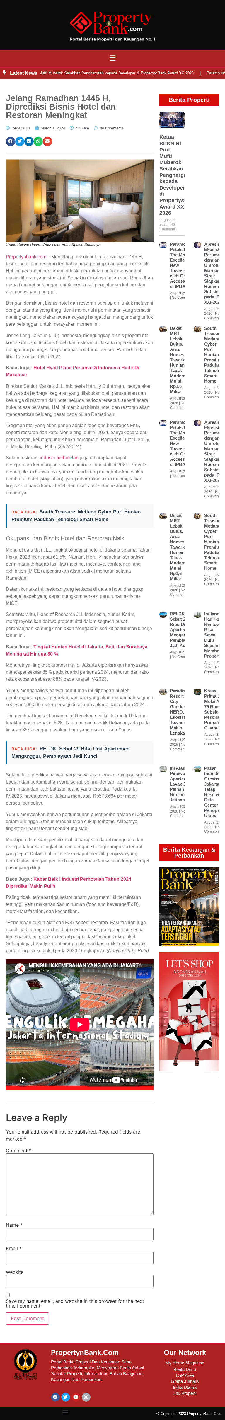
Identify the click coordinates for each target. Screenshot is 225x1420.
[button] (112, 58)
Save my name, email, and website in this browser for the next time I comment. (75, 1303)
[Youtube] (75, 1397)
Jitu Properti (184, 1393)
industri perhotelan (59, 457)
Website (14, 1272)
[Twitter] (65, 1397)
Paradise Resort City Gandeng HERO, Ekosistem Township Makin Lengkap (180, 711)
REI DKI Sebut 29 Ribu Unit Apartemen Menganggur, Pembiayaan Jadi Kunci (183, 629)
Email (14, 1248)
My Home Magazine (184, 1362)
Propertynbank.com (26, 256)
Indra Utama (185, 1387)
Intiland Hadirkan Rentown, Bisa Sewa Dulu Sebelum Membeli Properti (214, 634)
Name (14, 1225)
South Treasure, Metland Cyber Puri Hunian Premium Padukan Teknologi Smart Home (214, 354)
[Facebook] (55, 1397)
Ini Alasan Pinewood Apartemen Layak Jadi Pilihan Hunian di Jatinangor (181, 784)
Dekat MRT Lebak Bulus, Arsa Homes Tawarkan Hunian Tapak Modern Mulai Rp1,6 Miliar (180, 360)
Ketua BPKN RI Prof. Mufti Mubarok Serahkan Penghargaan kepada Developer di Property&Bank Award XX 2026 (178, 175)
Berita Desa (184, 1369)
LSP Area (185, 1375)
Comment (18, 1150)
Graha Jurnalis (185, 1381)
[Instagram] (86, 1397)
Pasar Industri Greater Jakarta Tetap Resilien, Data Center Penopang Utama (214, 792)
